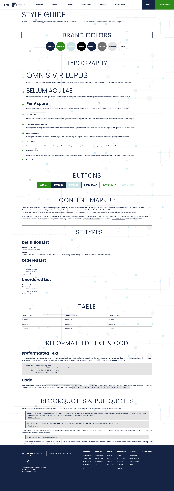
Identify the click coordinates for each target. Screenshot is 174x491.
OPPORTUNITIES (134, 462)
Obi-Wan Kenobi (34, 418)
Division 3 (112, 329)
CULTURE (109, 462)
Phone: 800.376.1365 (29, 472)
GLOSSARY (120, 468)
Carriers (55, 5)
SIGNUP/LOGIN (87, 455)
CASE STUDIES (87, 465)
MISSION (109, 455)
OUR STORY (110, 465)
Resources (86, 5)
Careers (103, 5)
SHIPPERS (120, 462)
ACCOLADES (121, 458)
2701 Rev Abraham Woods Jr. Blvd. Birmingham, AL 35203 (34, 468)
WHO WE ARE (133, 455)
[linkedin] (23, 461)
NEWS (119, 455)
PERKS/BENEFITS (134, 458)
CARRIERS (120, 465)
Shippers (39, 5)
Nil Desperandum (32, 151)
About (70, 5)
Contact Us (120, 5)
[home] (32, 453)
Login (148, 5)
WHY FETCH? (87, 462)
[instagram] (28, 461)
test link (44, 208)
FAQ (84, 468)
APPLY (131, 465)
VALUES (109, 458)
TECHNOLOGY (87, 458)
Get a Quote (165, 5)
